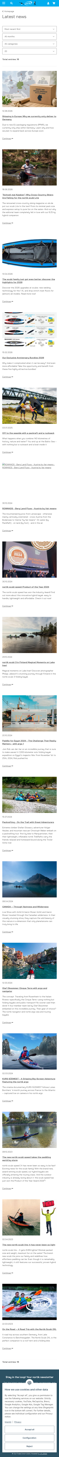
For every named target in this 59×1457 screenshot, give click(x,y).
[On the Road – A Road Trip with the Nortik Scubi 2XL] (29, 1302)
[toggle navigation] (3, 2)
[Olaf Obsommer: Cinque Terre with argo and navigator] (29, 961)
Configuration (29, 1438)
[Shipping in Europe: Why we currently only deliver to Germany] (29, 89)
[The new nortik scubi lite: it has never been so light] (29, 1217)
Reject (29, 1446)
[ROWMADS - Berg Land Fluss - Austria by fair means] (29, 481)
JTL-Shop (43, 1454)
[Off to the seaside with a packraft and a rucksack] (29, 406)
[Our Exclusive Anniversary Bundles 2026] (29, 330)
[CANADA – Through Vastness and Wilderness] (29, 879)
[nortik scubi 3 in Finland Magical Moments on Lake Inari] (29, 635)
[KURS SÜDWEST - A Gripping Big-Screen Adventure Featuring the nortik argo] (29, 1051)
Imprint (8, 1422)
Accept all (29, 1429)
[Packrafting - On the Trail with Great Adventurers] (29, 795)
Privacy (17, 1422)
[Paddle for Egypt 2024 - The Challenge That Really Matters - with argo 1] (29, 713)
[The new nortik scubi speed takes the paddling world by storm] (29, 1130)
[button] (11, 3)
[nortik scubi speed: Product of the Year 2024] (29, 559)
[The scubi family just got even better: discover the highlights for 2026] (29, 252)
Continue (6, 138)
